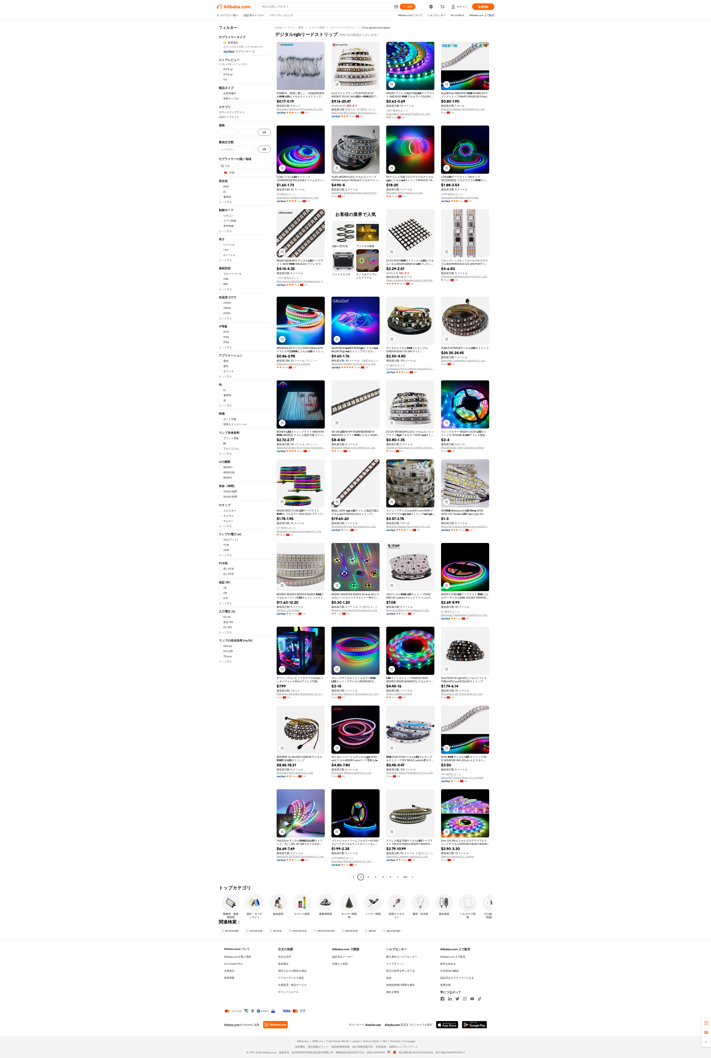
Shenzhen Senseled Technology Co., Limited (301, 693)
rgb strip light (393, 930)
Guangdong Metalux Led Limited (459, 197)
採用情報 (229, 977)
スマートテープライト (343, 27)
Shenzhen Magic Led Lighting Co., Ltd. (353, 447)
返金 (388, 977)
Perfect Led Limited (288, 610)
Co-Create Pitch (233, 963)
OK (264, 132)
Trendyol (395, 1041)
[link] (706, 1023)
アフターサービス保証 (291, 977)
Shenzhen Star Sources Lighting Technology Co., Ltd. (410, 447)
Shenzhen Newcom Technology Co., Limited (355, 693)
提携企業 (445, 984)
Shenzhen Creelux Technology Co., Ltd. (299, 531)
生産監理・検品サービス (292, 984)
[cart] (443, 7)
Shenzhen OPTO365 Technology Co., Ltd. (300, 856)
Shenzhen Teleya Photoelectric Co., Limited (410, 772)
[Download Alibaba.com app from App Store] (447, 1024)
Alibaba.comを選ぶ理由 (237, 956)
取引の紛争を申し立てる (400, 970)
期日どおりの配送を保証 (292, 970)
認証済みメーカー (342, 956)
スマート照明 (316, 27)
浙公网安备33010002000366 (416, 1052)
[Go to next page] (412, 877)
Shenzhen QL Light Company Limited (462, 447)
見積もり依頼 (340, 963)
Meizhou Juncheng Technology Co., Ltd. (354, 610)
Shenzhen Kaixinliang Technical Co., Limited (465, 276)
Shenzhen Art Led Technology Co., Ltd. (353, 526)
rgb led (372, 930)
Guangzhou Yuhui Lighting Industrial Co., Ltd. (410, 368)
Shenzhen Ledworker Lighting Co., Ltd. (463, 360)
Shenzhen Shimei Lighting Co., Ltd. (351, 861)
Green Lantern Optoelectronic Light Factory (410, 280)
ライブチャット (395, 963)
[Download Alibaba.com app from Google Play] (474, 1024)
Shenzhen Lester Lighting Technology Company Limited (465, 526)
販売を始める (448, 963)
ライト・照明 (295, 27)
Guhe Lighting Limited (399, 693)
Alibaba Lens (232, 1024)
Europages (409, 1041)
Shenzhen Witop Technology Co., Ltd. (407, 610)
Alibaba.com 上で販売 (452, 956)
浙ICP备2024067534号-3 (450, 1052)
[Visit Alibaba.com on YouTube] (472, 999)
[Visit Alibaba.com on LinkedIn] (450, 999)
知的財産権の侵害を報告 (400, 984)
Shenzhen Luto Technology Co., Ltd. (461, 693)
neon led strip (299, 930)
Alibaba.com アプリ (396, 1024)
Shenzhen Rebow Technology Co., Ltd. (463, 109)
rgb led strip (351, 930)
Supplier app (373, 1024)
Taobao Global (371, 1041)
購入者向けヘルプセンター (401, 956)
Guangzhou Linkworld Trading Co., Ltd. (408, 113)
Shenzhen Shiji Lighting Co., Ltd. (404, 192)
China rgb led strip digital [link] (375, 27)
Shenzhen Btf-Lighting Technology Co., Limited (355, 112)
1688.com (317, 1041)
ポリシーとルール (288, 991)
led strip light (232, 930)
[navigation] (245, 453)
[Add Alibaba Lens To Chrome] (275, 1024)
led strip (277, 930)
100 (405, 877)
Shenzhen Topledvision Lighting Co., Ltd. (464, 615)
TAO (384, 1041)
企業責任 (229, 970)
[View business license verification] (389, 1052)
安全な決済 (284, 956)
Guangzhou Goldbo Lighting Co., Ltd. (297, 197)
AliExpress (303, 1041)
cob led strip (255, 930)
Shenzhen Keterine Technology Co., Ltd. (299, 109)
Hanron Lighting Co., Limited (457, 856)
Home (278, 27)
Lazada (356, 1041)
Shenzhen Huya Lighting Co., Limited (462, 777)
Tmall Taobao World (337, 1041)
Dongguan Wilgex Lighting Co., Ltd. (351, 772)
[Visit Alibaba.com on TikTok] (479, 999)
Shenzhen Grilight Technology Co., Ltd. (353, 363)
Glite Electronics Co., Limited (293, 363)
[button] (396, 6)
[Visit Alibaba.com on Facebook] (442, 999)
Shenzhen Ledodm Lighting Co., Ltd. (407, 856)
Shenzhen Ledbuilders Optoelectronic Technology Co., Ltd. (301, 281)
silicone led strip (325, 930)
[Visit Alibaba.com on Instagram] (465, 999)
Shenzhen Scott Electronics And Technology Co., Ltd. (355, 192)
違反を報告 (392, 991)
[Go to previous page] (353, 877)
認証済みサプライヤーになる (457, 977)
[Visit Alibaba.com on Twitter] (457, 999)
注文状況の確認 (449, 970)
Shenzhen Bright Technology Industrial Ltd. (301, 447)
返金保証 (283, 963)
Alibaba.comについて (237, 948)
